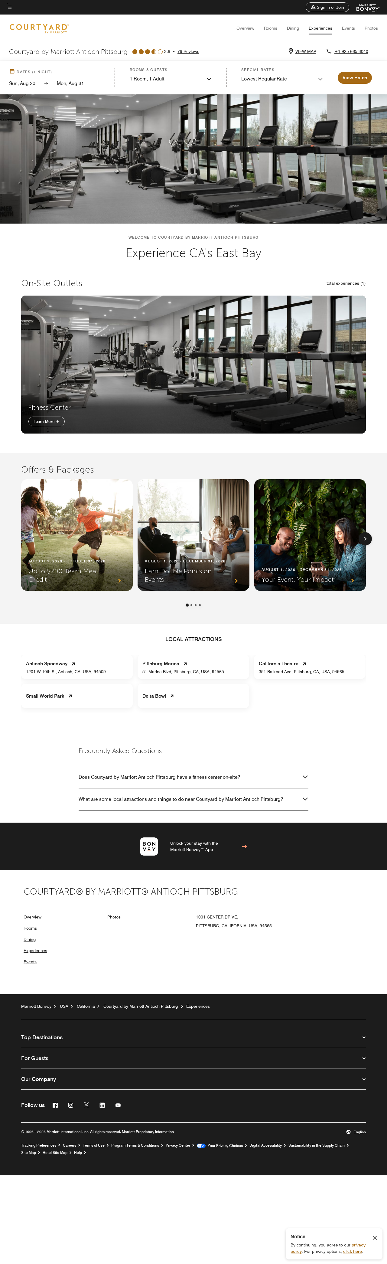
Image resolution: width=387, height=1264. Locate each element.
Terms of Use (94, 1145)
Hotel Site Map (55, 1153)
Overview (245, 28)
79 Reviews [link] (188, 51)
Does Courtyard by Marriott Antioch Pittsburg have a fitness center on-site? (159, 777)
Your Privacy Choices (224, 1146)
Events (348, 28)
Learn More (45, 421)
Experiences (320, 28)
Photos (371, 28)
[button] (327, 7)
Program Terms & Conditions (135, 1145)
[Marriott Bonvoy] (364, 7)
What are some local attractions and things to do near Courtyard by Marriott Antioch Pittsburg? (181, 799)
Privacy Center (178, 1145)
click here (352, 1251)
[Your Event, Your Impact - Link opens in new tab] (310, 535)
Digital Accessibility (265, 1145)
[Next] (365, 538)
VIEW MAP (305, 51)
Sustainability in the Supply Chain (316, 1145)
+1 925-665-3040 (351, 51)
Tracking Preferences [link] (38, 1145)
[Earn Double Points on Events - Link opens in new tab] (193, 535)
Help (78, 1153)
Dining (293, 28)
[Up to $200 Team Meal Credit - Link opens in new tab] (77, 535)
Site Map (28, 1153)
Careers (69, 1145)
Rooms (270, 28)
